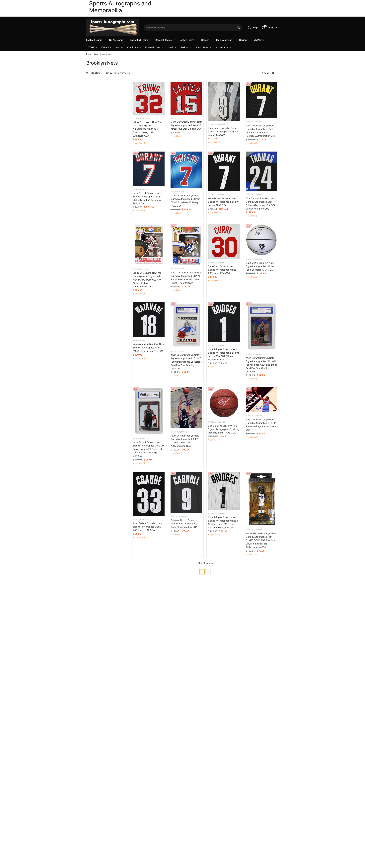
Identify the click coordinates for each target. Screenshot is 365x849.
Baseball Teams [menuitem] (163, 40)
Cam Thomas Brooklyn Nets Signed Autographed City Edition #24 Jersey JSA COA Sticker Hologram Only (260, 203)
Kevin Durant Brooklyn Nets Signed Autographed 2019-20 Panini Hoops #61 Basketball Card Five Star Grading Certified (148, 449)
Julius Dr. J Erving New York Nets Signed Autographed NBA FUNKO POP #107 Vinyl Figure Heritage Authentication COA (147, 279)
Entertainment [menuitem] (152, 47)
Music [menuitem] (171, 47)
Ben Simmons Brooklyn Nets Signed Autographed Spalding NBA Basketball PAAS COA (223, 429)
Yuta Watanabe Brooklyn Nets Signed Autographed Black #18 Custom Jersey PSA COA (148, 347)
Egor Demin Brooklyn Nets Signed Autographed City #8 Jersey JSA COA (223, 131)
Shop (96, 54)
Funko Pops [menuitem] (202, 47)
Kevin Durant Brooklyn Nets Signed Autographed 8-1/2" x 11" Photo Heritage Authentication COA (186, 440)
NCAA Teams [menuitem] (116, 40)
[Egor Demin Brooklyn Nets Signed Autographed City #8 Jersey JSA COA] (224, 101)
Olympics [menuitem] (106, 47)
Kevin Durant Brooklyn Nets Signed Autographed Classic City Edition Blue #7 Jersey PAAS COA (185, 200)
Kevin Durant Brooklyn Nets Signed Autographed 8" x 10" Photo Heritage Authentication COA (261, 424)
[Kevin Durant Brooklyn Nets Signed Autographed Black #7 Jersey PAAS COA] (224, 171)
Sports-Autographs (141, 118)
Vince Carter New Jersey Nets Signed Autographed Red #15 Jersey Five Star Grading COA (186, 125)
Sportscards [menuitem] (221, 47)
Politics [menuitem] (184, 47)
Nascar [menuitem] (119, 47)
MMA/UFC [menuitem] (259, 40)
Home (88, 54)
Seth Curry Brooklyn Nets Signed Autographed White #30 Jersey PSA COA (222, 270)
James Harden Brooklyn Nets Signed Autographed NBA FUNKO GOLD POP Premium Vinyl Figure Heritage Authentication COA (261, 540)
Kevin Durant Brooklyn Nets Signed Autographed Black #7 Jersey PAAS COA (223, 202)
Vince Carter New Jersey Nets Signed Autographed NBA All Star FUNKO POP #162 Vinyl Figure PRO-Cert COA (186, 277)
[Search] (238, 27)
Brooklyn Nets (105, 54)
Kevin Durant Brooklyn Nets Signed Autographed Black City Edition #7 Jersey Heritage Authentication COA (261, 130)
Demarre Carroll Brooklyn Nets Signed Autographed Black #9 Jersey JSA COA (184, 523)
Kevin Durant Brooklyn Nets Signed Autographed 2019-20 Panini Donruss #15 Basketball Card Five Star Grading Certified (186, 361)
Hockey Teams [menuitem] (186, 40)
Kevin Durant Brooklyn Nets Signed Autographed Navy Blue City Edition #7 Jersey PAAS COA (147, 198)
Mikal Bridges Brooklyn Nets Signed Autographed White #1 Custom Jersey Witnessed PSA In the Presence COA (223, 522)
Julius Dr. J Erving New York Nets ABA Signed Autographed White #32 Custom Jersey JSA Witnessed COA (147, 129)
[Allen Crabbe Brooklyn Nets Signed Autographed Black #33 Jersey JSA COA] (149, 494)
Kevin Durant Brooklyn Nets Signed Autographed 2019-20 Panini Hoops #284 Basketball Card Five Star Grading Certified (261, 364)
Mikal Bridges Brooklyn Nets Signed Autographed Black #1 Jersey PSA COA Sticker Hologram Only (223, 354)
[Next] (214, 571)
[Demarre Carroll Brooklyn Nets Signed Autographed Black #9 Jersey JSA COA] (186, 492)
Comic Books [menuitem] (134, 47)
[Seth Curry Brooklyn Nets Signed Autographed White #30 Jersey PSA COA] (224, 241)
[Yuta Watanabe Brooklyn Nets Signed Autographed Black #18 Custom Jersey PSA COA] (149, 319)
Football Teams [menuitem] (94, 40)
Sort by (109, 73)
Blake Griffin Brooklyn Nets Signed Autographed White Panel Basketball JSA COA (260, 266)
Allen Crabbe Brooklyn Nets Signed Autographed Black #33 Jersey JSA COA (147, 527)
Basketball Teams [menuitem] (139, 40)
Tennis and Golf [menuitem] (224, 40)
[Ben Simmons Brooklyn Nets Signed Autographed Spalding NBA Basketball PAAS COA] (224, 403)
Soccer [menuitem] (205, 40)
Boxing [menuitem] (243, 40)
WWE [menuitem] (91, 47)
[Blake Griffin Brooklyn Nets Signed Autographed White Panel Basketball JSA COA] (261, 240)
